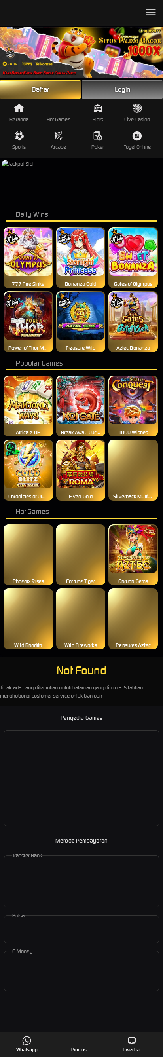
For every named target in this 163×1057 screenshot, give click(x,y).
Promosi (79, 1050)
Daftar (40, 89)
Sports (19, 147)
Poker (97, 147)
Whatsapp (27, 1050)
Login (122, 89)
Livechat (132, 1050)
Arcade (58, 147)
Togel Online (137, 147)
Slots (98, 119)
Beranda (18, 119)
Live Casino (137, 119)
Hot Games (58, 119)
